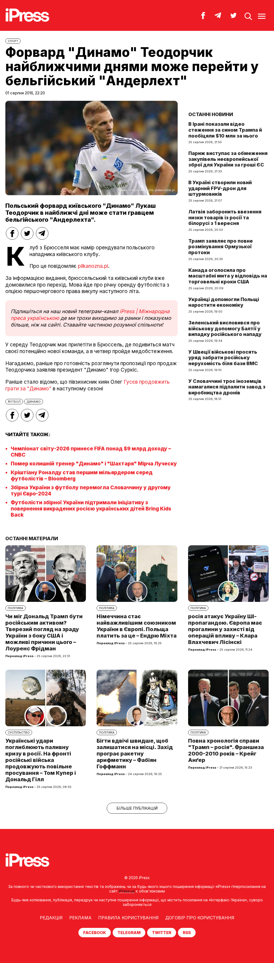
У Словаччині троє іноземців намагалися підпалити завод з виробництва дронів (226, 386)
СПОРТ (13, 41)
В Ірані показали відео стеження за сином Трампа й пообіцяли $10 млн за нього (225, 129)
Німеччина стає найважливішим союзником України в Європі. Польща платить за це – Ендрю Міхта (137, 626)
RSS (187, 932)
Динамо (33, 401)
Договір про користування (199, 917)
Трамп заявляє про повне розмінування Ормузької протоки (220, 246)
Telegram (128, 932)
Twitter (161, 932)
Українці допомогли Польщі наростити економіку (223, 302)
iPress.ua (127, 891)
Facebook (94, 932)
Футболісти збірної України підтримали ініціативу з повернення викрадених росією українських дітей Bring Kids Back (91, 508)
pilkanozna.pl (93, 266)
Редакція (51, 917)
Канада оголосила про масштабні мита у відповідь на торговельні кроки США (227, 275)
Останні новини (210, 114)
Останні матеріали (31, 538)
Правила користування (128, 917)
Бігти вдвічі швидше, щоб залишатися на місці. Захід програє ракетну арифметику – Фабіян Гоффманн (135, 754)
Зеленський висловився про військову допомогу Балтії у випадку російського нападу (224, 328)
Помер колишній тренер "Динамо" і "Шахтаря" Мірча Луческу (94, 464)
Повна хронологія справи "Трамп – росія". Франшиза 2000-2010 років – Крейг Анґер (226, 750)
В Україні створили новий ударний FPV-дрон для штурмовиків (220, 188)
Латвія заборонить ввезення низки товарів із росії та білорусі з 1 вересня (224, 217)
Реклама (80, 917)
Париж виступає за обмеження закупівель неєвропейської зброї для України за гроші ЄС (228, 159)
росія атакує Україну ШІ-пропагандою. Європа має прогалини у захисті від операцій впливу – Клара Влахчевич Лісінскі (225, 629)
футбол (14, 401)
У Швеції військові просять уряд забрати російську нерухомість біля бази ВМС (223, 357)
